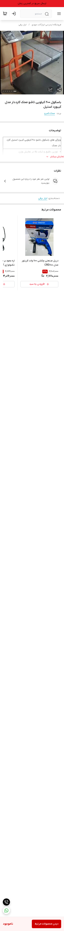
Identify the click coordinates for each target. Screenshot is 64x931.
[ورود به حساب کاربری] (14, 13)
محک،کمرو (49, 113)
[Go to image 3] (9, 91)
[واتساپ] (6, 910)
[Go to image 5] (5, 91)
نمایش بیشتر (57, 156)
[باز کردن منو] (58, 13)
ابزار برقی (22, 24)
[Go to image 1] (15, 91)
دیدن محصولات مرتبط (46, 924)
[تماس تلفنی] (6, 902)
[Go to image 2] (11, 91)
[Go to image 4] (7, 91)
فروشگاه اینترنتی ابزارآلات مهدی (46, 24)
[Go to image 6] (3, 91)
